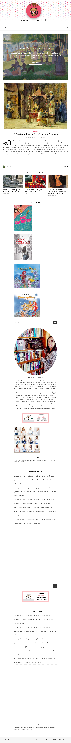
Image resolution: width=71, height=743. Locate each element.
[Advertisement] (35, 554)
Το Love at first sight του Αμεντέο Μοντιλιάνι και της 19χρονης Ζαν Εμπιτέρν (57, 191)
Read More (35, 160)
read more (35, 63)
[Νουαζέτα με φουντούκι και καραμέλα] (35, 12)
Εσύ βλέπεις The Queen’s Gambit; (42, 503)
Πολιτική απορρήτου (40, 740)
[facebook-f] (3, 740)
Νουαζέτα (9, 167)
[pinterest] (8, 740)
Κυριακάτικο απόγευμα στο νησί (35, 48)
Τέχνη (35, 132)
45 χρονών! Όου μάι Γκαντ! (33, 523)
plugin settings (27, 461)
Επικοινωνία (49, 740)
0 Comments (41, 137)
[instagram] (5, 740)
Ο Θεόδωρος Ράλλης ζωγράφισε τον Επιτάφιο (35, 134)
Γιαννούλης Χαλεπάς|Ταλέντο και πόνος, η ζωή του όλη (12, 191)
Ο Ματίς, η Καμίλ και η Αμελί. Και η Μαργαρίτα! (34, 191)
